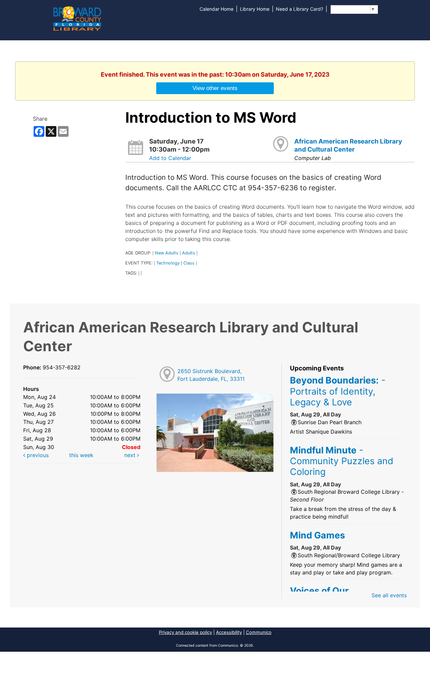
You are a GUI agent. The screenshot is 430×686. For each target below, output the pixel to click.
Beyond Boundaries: (337, 391)
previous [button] (37, 455)
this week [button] (81, 455)
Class (189, 263)
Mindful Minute (341, 461)
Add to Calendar (170, 158)
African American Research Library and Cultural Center (348, 145)
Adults (188, 252)
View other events (215, 88)
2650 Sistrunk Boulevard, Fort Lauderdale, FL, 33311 (211, 375)
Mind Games (317, 535)
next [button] (130, 455)
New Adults (166, 252)
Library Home (254, 9)
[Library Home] (77, 17)
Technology (168, 263)
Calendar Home (216, 9)
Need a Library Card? (299, 9)
